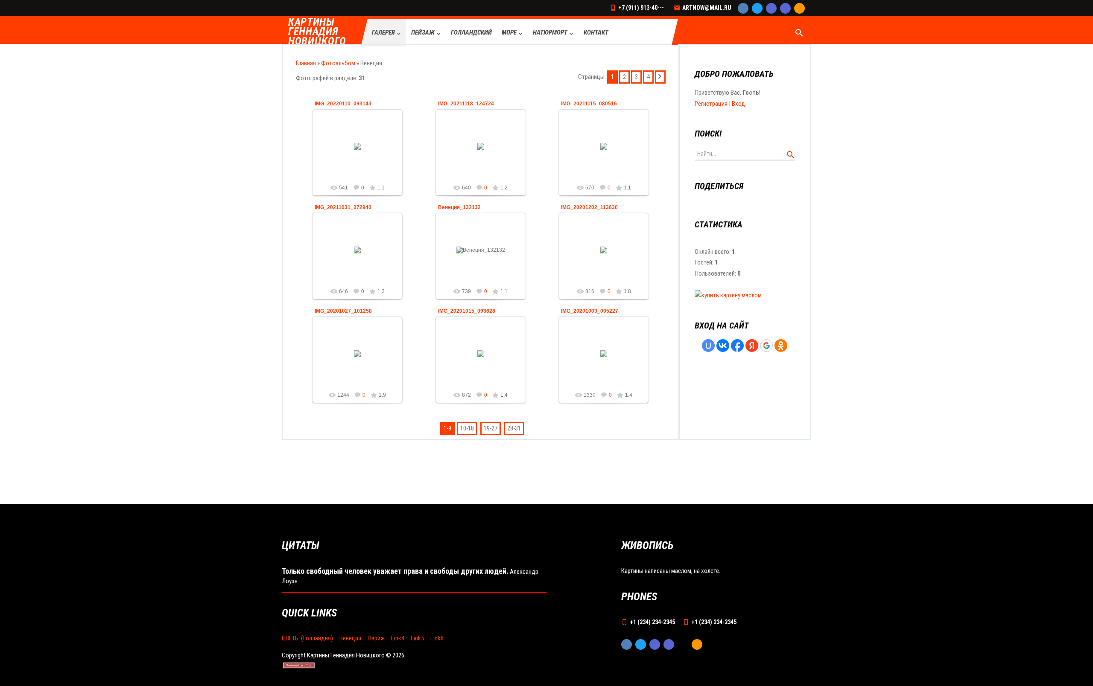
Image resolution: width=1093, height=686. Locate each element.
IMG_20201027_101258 (343, 311)
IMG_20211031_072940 (343, 207)
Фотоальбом (338, 63)
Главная (306, 63)
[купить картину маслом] (728, 295)
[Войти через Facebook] (737, 345)
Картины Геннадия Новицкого (317, 32)
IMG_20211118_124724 (466, 104)
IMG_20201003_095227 (589, 311)
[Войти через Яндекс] (751, 345)
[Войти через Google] (766, 345)
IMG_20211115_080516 (589, 104)
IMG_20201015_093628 (466, 311)
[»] (660, 77)
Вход (738, 104)
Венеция (350, 638)
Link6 (437, 638)
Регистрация (711, 104)
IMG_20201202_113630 (589, 207)
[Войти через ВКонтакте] (722, 345)
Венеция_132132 (459, 207)
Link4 (397, 638)
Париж (376, 638)
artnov (361, 153)
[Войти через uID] (708, 345)
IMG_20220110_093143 (343, 104)
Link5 (417, 638)
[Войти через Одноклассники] (780, 345)
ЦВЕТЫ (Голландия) (307, 638)
